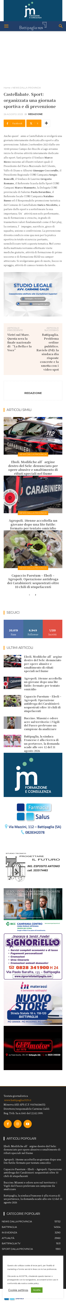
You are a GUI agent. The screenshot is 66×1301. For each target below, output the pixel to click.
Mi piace (13, 621)
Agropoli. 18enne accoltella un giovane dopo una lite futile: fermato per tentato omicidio (33, 524)
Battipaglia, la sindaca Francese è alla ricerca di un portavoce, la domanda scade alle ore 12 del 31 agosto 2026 (41, 744)
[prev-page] (29, 595)
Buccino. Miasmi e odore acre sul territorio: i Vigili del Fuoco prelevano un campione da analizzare (41, 723)
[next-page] (35, 595)
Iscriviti (53, 621)
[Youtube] (27, 1124)
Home (7, 87)
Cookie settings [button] (18, 1290)
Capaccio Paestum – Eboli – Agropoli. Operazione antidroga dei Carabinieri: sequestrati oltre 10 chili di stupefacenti (33, 581)
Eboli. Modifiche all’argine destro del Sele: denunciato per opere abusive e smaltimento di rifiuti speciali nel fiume (33, 467)
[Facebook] (8, 1124)
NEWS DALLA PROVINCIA (26, 87)
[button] (6, 26)
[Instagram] (18, 1124)
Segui (33, 621)
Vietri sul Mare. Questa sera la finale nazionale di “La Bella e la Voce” (19, 342)
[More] (46, 123)
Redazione (35, 114)
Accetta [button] (36, 1290)
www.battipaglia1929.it (17, 1100)
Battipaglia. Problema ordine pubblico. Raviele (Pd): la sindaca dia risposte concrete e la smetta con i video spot (47, 352)
